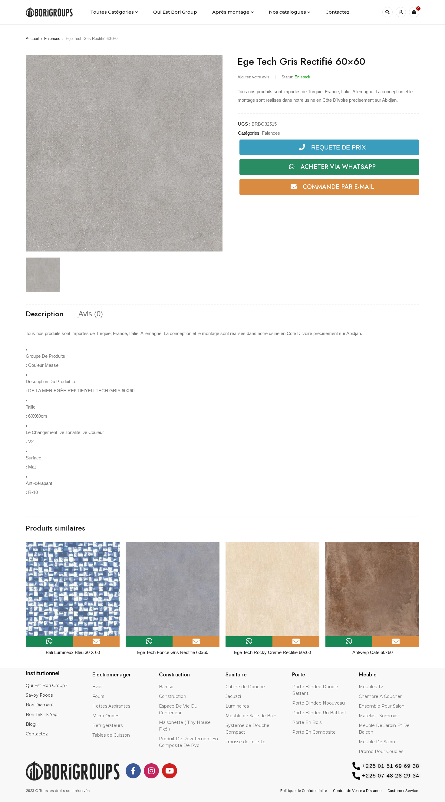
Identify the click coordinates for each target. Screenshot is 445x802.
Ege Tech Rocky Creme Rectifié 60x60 (272, 652)
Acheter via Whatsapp (338, 167)
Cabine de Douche (245, 686)
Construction (172, 696)
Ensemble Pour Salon (381, 706)
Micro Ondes (105, 715)
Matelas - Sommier (379, 715)
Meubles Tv (371, 686)
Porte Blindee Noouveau (318, 703)
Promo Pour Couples (381, 751)
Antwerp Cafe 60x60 (372, 652)
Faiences (52, 38)
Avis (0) (90, 314)
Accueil (32, 38)
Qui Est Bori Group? (47, 685)
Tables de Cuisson (111, 735)
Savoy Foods (39, 695)
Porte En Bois (306, 722)
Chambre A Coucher (380, 696)
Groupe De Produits (45, 356)
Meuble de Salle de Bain (251, 715)
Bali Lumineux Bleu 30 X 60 (73, 652)
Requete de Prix (338, 147)
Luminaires (237, 706)
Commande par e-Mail (338, 186)
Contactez (37, 734)
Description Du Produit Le (51, 381)
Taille (30, 406)
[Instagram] (151, 770)
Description (44, 314)
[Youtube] (169, 770)
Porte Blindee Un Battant (319, 712)
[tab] (44, 314)
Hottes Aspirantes (111, 706)
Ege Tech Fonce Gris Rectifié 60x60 (172, 652)
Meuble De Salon (377, 741)
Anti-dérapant (39, 483)
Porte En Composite (314, 732)
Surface (33, 457)
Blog (31, 724)
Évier (97, 686)
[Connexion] (401, 12)
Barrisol (166, 686)
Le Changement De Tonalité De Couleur (65, 432)
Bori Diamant (40, 705)
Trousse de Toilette (245, 741)
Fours (98, 696)
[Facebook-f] (133, 770)
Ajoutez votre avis (253, 77)
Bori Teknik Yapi (42, 714)
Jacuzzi (233, 696)
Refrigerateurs (107, 725)
